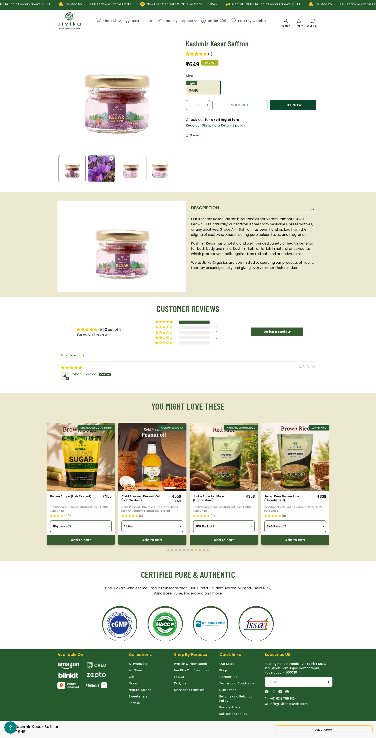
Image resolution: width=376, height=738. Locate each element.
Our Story (226, 664)
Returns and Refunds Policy (235, 698)
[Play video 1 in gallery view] (101, 168)
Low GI (179, 677)
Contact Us (228, 677)
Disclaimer (227, 690)
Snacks (134, 703)
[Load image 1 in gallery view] (72, 168)
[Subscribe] (327, 682)
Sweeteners (138, 696)
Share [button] (194, 135)
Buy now (293, 105)
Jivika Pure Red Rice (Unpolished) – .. (208, 498)
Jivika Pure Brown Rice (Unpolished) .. (281, 498)
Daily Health (183, 683)
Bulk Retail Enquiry (233, 714)
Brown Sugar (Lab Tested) (70, 496)
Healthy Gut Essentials (191, 670)
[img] (71, 367)
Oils (131, 677)
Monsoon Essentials (189, 690)
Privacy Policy (230, 707)
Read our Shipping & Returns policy (215, 125)
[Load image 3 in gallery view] (160, 168)
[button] (108, 20)
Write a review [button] (277, 331)
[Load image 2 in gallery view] (130, 168)
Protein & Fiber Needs (191, 664)
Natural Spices (140, 690)
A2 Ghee (135, 670)
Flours (133, 683)
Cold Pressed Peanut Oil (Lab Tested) (140, 498)
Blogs (223, 670)
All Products (138, 664)
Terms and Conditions (236, 683)
